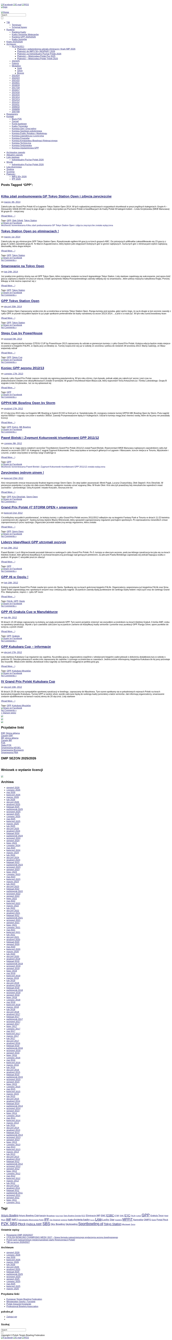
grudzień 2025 (13, 804)
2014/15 (16, 95)
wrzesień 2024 (13, 838)
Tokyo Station (30, 220)
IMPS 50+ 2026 (19, 176)
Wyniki (9, 162)
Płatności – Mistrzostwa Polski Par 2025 (36, 56)
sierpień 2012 (12, 1169)
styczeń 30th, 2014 (13, 306)
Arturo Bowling (9, 1215)
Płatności (10, 174)
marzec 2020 (12, 952)
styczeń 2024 (12, 857)
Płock (22, 1224)
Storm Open (32, 497)
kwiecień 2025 (13, 821)
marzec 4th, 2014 (12, 202)
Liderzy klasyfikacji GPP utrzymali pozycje (33, 542)
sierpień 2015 (12, 1082)
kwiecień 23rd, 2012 (13, 478)
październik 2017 (14, 1019)
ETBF (116, 1216)
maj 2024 (10, 848)
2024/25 (16, 61)
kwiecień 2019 (13, 976)
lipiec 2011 (11, 1200)
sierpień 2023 (12, 869)
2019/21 (16, 83)
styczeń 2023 (12, 886)
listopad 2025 (12, 807)
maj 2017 (10, 1031)
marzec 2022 (12, 906)
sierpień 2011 (12, 1198)
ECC (83, 1216)
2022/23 (16, 78)
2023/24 (16, 75)
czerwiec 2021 (13, 927)
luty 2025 (10, 826)
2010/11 (15, 104)
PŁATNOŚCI (18, 46)
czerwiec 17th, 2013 (13, 374)
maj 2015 (10, 1089)
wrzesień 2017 (13, 1021)
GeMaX (138, 1216)
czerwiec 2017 (13, 1029)
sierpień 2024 (12, 841)
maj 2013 (10, 1147)
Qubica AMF (34, 1224)
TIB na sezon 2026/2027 (18, 1242)
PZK (3, 743)
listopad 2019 (12, 961)
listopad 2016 (12, 1046)
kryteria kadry (82, 1219)
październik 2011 (14, 1193)
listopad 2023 (12, 862)
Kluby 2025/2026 (14, 42)
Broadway (50, 1216)
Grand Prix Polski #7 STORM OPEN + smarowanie (39, 507)
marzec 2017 (12, 1036)
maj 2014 (10, 1118)
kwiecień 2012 (13, 1178)
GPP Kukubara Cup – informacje (26, 646)
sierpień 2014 (12, 1111)
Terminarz (16, 25)
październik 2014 (14, 1106)
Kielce (15, 427)
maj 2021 (10, 930)
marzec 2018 (12, 1007)
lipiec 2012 (11, 1171)
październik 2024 (14, 836)
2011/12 (15, 102)
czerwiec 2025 (13, 816)
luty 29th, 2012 (11, 548)
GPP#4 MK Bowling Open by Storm (28, 403)
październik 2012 (14, 1164)
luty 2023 (10, 884)
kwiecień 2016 (13, 1062)
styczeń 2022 (12, 911)
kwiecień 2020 (13, 949)
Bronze (20, 73)
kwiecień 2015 (13, 1091)
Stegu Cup (17, 357)
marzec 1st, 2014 (12, 237)
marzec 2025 (12, 824)
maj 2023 (10, 877)
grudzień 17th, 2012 (13, 408)
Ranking (10, 30)
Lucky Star (108, 1219)
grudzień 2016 (13, 1043)
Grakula (16, 636)
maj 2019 (10, 973)
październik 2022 (14, 891)
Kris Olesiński (18, 497)
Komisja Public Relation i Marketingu (29, 133)
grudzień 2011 (13, 1188)
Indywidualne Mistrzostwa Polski (31, 1220)
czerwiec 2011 (13, 1202)
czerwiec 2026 (13, 790)
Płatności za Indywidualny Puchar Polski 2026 (39, 54)
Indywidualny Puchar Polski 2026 (28, 160)
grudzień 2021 (13, 913)
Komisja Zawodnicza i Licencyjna (28, 136)
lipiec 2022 (11, 898)
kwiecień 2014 (13, 1120)
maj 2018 (10, 1002)
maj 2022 (10, 901)
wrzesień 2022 (13, 894)
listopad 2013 (12, 1132)
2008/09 (16, 109)
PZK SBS (9, 1223)
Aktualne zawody (14, 155)
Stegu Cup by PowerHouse (21, 333)
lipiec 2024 (11, 843)
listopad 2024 (12, 833)
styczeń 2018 (12, 1012)
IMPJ (15, 1219)
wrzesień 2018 (13, 993)
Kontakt (10, 116)
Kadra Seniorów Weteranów (25, 34)
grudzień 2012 (13, 1159)
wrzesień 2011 (13, 1195)
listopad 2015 (12, 1075)
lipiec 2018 (11, 997)
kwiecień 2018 (13, 1005)
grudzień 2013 (13, 1130)
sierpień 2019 (12, 968)
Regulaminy (12, 114)
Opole (22, 601)
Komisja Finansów (21, 138)
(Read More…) (8, 216)
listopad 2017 (12, 1017)
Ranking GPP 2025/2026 (24, 37)
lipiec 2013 (11, 1142)
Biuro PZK (17, 119)
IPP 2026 (16, 179)
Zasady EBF (7, 735)
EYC (127, 1215)
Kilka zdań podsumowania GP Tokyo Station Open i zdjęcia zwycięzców (56, 196)
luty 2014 (10, 1125)
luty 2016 (10, 1067)
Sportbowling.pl (90, 1224)
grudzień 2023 (13, 860)
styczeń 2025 (12, 828)
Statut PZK (6, 745)
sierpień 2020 (12, 944)
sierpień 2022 (12, 896)
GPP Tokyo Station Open (20, 301)
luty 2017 (10, 1038)
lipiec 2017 (11, 1026)
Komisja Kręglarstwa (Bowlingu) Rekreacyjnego (35, 141)
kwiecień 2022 (13, 903)
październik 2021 (14, 918)
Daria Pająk (59, 1216)
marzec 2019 (12, 978)
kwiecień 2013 (13, 1149)
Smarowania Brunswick (12, 750)
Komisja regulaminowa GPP (25, 148)
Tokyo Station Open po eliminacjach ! (30, 231)
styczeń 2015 (12, 1099)
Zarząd (15, 121)
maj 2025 (10, 819)
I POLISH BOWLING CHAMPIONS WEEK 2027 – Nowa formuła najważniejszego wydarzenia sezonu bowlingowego (62, 1237)
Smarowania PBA (9, 752)
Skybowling (71, 1224)
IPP (46, 1219)
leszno (92, 1220)
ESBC (110, 1215)
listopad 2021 (12, 915)
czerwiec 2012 (13, 1173)
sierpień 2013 (12, 1140)
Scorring (10, 172)
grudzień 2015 (13, 1072)
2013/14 (16, 97)
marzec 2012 (12, 1181)
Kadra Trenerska (20, 126)
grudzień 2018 (13, 985)
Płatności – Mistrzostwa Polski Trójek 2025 (37, 58)
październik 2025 (14, 809)
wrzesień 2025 (13, 812)
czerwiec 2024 (13, 845)
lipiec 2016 (11, 1055)
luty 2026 (10, 800)
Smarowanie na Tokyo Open (22, 266)
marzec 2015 (12, 1094)
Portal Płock (162, 1220)
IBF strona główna (9, 738)
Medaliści (16, 66)
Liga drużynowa (14, 167)
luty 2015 (10, 1096)
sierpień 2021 (12, 923)
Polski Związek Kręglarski (18, 1304)
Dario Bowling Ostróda (72, 1216)
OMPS (147, 1219)
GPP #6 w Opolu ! (14, 577)
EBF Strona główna (10, 733)
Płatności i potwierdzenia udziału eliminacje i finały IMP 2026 (46, 49)
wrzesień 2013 (13, 1137)
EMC (103, 1215)
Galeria (15, 63)
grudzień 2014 (13, 1101)
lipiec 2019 (11, 971)
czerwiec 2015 (13, 1087)
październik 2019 (14, 964)
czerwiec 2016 (13, 1058)
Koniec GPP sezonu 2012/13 (22, 368)
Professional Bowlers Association (22, 1306)
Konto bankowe (19, 124)
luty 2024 (10, 855)
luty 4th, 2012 (10, 617)
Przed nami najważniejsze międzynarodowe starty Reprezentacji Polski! (40, 1240)
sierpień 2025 (12, 814)
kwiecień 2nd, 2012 (13, 513)
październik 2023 (14, 865)
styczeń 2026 (12, 802)
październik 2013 (14, 1135)
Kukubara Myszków (21, 671)
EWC (122, 1216)
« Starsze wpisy (8, 713)
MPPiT (127, 1219)
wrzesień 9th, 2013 (13, 339)
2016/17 (16, 90)
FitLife (10, 601)
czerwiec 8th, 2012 (13, 443)
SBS (46, 1224)
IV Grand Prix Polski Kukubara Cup (28, 681)
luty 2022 (10, 908)
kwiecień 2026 (13, 795)
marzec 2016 (12, 1065)
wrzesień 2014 (13, 1108)
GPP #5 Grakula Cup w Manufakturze (29, 612)
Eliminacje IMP (93, 1215)
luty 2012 (10, 1183)
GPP (9, 220)
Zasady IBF (6, 740)
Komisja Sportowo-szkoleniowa (27, 131)
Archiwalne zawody (15, 152)
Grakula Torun (157, 1215)
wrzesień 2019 (13, 966)
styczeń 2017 (12, 1041)
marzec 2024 (12, 853)
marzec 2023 (12, 882)
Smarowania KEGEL (11, 748)
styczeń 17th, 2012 (13, 652)
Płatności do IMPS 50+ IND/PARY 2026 (36, 51)
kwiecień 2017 (13, 1034)
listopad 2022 (12, 889)
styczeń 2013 (12, 1157)
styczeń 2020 (12, 956)
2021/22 (16, 80)
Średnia (10, 169)
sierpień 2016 (12, 1053)
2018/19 (16, 85)
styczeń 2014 (12, 1128)
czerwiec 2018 (13, 1000)
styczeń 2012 (12, 1186)
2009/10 (16, 107)
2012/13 (16, 100)
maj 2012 (10, 1176)
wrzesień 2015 (13, 1079)
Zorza (133, 1224)
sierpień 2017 (12, 1024)
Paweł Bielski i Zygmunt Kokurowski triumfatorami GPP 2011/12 (50, 437)
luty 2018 (10, 1009)
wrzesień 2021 (13, 920)
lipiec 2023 (11, 872)
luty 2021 (10, 935)
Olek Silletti (17, 220)
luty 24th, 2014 (11, 272)
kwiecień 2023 (13, 879)
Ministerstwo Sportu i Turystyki (20, 1301)
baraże (42, 1215)
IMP (8, 1219)
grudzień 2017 (13, 1014)
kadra (71, 1219)
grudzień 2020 (13, 939)
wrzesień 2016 (13, 1050)
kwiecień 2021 (13, 932)
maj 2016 (10, 1060)
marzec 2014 (12, 1123)
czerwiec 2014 (13, 1116)
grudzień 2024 (13, 831)
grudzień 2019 (13, 959)
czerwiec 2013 (13, 1145)
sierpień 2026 (12, 787)
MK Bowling (25, 427)
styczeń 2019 (12, 983)
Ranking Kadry (19, 32)
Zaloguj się (11, 1317)
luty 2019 (10, 980)
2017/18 (16, 87)
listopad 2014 (12, 1104)
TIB (8, 22)
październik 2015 (14, 1077)
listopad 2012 (12, 1161)
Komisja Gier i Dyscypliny (24, 128)
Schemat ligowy (19, 27)
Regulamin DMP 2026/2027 (19, 1235)
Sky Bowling (58, 1224)
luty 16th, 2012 (11, 583)
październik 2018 (14, 990)
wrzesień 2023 (13, 867)
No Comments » (9, 260)
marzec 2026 (12, 797)
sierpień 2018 (12, 995)
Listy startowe (12, 157)
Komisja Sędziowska (22, 145)
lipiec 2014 (11, 1113)
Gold (19, 68)
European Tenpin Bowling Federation (24, 1299)
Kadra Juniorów (19, 39)
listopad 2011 (12, 1190)
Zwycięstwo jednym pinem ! (22, 472)
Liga (98, 1219)
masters (118, 1220)
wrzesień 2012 (13, 1166)
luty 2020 (10, 954)
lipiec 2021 (11, 925)
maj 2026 (10, 792)
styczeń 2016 (12, 1070)
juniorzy (64, 1220)
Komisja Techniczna (21, 143)
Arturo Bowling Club (29, 1215)
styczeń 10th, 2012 (13, 687)
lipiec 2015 (11, 1084)
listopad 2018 (12, 988)
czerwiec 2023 (13, 874)
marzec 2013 (12, 1152)
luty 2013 (10, 1154)
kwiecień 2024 (13, 850)
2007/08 (16, 112)
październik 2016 (14, 1048)
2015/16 (16, 92)
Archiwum (11, 44)
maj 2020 (10, 947)
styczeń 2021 (12, 937)
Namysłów (138, 1220)
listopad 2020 (12, 942)
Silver (20, 71)
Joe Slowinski (55, 1220)
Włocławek (126, 1224)
